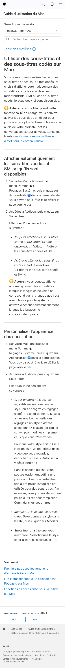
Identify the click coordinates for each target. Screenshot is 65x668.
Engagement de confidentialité (17, 655)
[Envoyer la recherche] (8, 39)
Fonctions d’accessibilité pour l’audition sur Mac (31, 591)
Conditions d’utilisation (46, 655)
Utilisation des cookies (13, 661)
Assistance (16, 629)
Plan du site (37, 659)
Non (34, 619)
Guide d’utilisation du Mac (24, 14)
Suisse (6, 646)
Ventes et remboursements (15, 659)
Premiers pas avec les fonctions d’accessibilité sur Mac (26, 571)
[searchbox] (32, 39)
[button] (43, 4)
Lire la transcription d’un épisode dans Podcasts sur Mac (30, 581)
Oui (13, 619)
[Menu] (60, 4)
